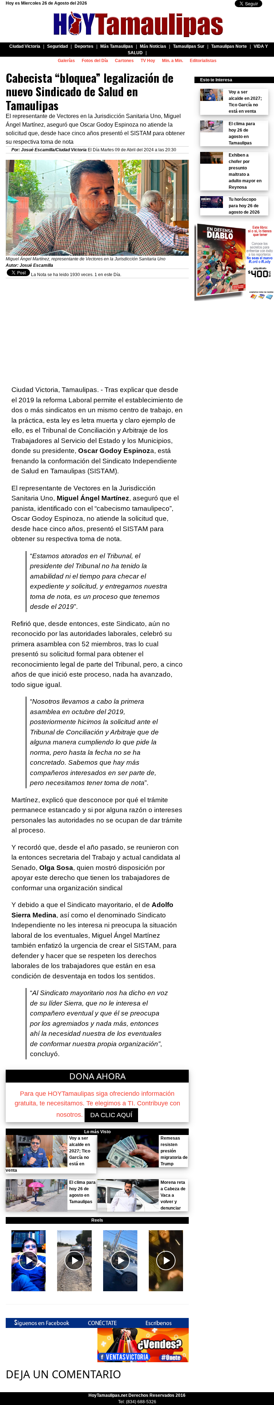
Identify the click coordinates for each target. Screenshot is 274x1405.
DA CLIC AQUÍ (111, 1115)
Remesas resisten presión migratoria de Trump (174, 1151)
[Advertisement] (97, 328)
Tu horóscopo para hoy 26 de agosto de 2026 (244, 206)
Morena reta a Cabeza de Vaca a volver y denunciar (173, 1195)
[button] (28, 1260)
